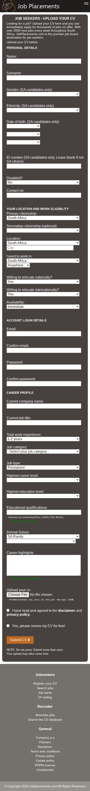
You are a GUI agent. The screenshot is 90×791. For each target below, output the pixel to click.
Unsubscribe (45, 769)
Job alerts (45, 692)
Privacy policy (45, 756)
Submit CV (19, 640)
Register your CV (45, 683)
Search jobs (45, 688)
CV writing (45, 697)
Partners (45, 742)
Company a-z (45, 737)
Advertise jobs (45, 715)
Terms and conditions (45, 751)
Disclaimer (45, 746)
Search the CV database (45, 719)
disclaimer (66, 610)
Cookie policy (45, 760)
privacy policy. (18, 614)
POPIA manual (45, 765)
